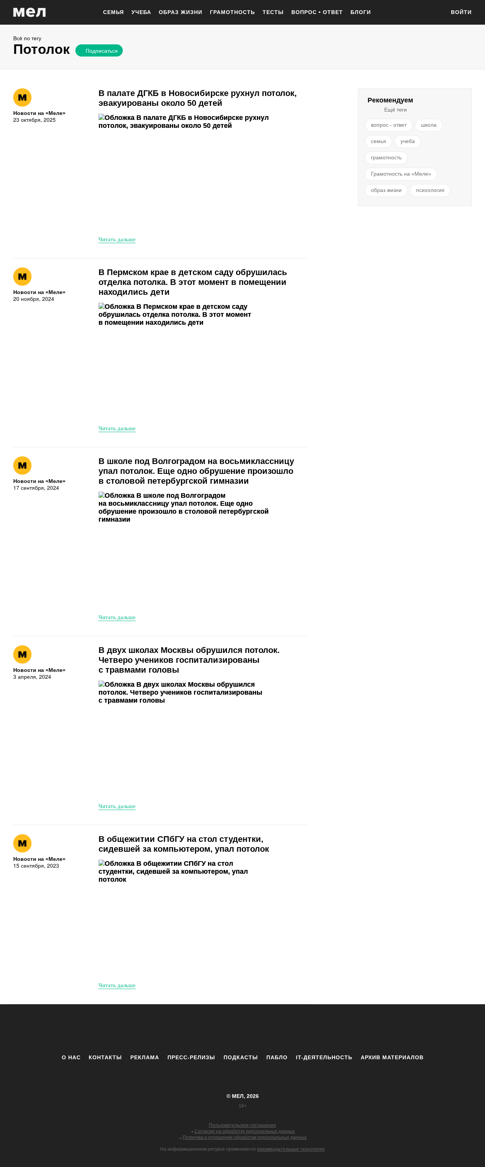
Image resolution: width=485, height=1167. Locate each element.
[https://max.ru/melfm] (305, 1028)
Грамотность (232, 12)
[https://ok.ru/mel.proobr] (284, 1028)
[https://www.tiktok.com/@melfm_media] (242, 1028)
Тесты (273, 12)
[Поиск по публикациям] (435, 12)
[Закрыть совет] (168, 63)
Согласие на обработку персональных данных (244, 1131)
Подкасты (241, 1057)
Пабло (277, 1057)
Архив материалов (392, 1057)
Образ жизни (180, 12)
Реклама (144, 1057)
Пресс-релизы (191, 1057)
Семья (113, 12)
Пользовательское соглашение (242, 1125)
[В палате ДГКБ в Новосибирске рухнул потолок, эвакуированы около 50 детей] (184, 172)
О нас (71, 1057)
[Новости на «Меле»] (22, 97)
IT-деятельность (324, 1057)
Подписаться (102, 50)
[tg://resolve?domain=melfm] (180, 1028)
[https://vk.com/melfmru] (221, 1028)
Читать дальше (117, 239)
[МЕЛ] (29, 12)
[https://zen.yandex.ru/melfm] (200, 1028)
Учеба (141, 12)
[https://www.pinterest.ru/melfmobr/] (263, 1028)
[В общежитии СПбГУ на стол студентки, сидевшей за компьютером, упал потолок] (184, 917)
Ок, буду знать (98, 101)
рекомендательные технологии (291, 1149)
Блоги (360, 12)
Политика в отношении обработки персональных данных (245, 1137)
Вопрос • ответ (317, 12)
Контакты (105, 1057)
